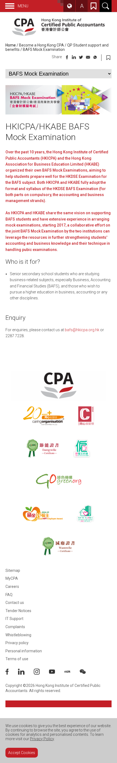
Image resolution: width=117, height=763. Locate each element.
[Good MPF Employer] (43, 513)
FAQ (9, 595)
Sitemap (12, 570)
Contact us (14, 602)
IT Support (14, 618)
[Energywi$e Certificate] (42, 448)
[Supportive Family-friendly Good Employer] (85, 513)
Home (10, 45)
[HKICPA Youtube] (56, 673)
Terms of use (16, 659)
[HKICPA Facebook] (11, 673)
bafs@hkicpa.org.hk (82, 330)
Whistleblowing (18, 635)
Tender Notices (18, 611)
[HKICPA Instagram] (41, 673)
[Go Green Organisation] (58, 481)
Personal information (23, 651)
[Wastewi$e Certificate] (58, 546)
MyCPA (11, 578)
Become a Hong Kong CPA (41, 45)
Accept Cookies (21, 752)
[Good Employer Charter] (82, 448)
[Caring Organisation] (43, 415)
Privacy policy (17, 643)
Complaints (15, 627)
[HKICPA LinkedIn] (25, 673)
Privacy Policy (42, 739)
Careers (12, 586)
